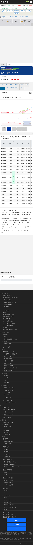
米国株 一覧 (7, 424)
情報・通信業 (15, 68)
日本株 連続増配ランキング (10, 339)
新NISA (9, 21)
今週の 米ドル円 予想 (9, 361)
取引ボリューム (8, 509)
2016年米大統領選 (8, 485)
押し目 (27, 1)
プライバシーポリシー (9, 514)
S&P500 (5, 432)
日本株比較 (16, 10)
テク (2, 87)
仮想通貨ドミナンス (9, 504)
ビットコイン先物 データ (10, 507)
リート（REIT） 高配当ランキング (12, 466)
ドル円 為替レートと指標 (10, 354)
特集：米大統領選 (8, 478)
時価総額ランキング (9, 502)
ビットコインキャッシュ (10, 500)
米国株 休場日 (7, 426)
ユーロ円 (6, 378)
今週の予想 (6, 310)
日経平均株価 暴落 (8, 441)
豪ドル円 (6, 375)
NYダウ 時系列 (7, 417)
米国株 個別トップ (8, 422)
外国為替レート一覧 (8, 351)
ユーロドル (6, 382)
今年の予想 (6, 312)
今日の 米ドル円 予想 (9, 356)
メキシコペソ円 (8, 397)
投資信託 (6, 474)
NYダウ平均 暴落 (8, 443)
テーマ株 (28, 10)
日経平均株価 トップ (8, 295)
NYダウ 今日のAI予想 (9, 409)
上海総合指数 (6, 434)
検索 (5, 336)
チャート (17, 87)
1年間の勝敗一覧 (8, 304)
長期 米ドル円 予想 (8, 365)
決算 (10, 24)
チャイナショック (8, 454)
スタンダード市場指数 (9, 323)
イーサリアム (7, 495)
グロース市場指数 (8, 325)
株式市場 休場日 (8, 343)
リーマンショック (8, 449)
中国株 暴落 (7, 456)
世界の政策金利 (7, 400)
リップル (6, 493)
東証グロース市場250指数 (10, 329)
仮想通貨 (5, 488)
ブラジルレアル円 (8, 390)
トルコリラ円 (7, 392)
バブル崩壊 (6, 451)
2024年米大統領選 (8, 480)
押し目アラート (30, 21)
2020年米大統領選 (8, 482)
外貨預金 (6, 472)
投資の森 (5, 2)
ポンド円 (6, 380)
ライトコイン (7, 497)
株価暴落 (5, 439)
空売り (22, 87)
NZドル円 (6, 395)
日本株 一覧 (7, 341)
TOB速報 (23, 21)
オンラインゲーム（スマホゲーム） (8, 69)
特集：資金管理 (7, 470)
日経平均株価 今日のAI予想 (10, 297)
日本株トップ (3, 21)
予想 (17, 24)
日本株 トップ (7, 334)
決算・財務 (12, 84)
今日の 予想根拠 (8, 358)
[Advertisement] (16, 44)
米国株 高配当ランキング (10, 464)
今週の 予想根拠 (8, 363)
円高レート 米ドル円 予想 (10, 368)
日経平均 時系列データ (9, 316)
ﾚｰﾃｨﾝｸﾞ (17, 84)
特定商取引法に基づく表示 (10, 517)
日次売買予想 (7, 307)
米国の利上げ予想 (8, 414)
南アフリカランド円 (9, 387)
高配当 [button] (16, 21)
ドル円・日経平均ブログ (9, 402)
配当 (3, 24)
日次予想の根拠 (8, 300)
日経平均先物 (6, 319)
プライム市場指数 (8, 321)
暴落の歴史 (6, 447)
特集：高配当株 (7, 459)
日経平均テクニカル (8, 314)
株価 (2, 84)
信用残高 (12, 87)
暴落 (24, 24)
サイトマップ (6, 512)
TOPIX (5, 327)
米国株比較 (23, 10)
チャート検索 (6, 347)
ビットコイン (7, 490)
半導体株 (16, 13)
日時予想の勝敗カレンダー (10, 302)
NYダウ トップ (7, 407)
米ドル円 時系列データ (9, 370)
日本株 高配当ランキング (10, 462)
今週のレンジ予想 (8, 412)
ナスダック (6, 430)
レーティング (10, 10)
